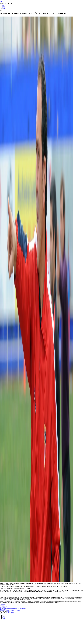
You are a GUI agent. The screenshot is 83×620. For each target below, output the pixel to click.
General (3, 6)
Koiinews (1, 1)
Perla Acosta (2, 605)
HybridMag (12, 612)
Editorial (3, 7)
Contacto (3, 8)
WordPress (7, 612)
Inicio (3, 5)
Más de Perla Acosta (3, 606)
